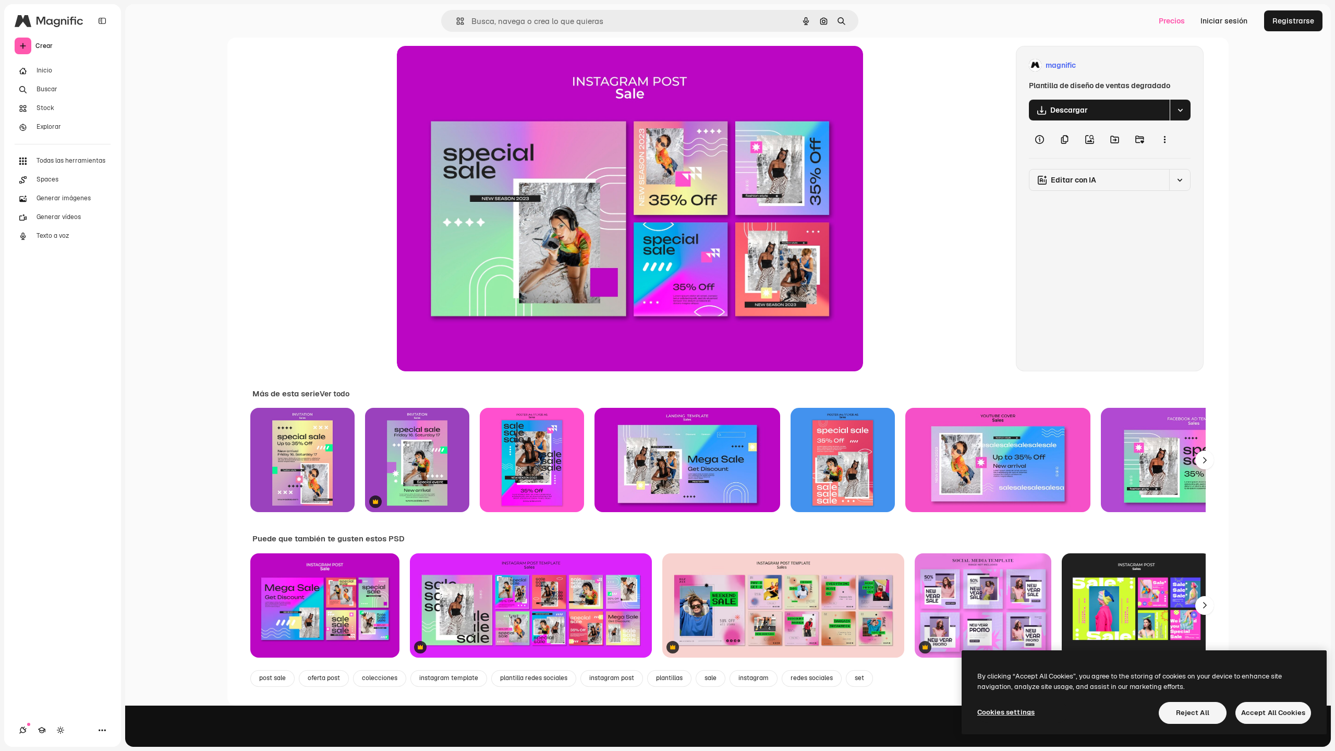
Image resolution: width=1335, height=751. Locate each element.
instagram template (448, 678)
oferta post (324, 678)
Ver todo (334, 393)
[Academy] (41, 730)
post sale (272, 678)
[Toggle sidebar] (102, 21)
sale (711, 678)
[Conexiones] (23, 730)
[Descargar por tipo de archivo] (1180, 110)
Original (463, 65)
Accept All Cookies (1273, 712)
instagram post (611, 678)
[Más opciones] (1164, 139)
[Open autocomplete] (456, 21)
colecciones (379, 678)
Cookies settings (1006, 712)
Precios (1172, 21)
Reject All (1192, 712)
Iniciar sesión (1223, 21)
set (859, 678)
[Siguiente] (1204, 460)
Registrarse (1293, 21)
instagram (753, 678)
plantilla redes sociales (533, 678)
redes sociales (812, 678)
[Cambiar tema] (60, 730)
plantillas (669, 678)
